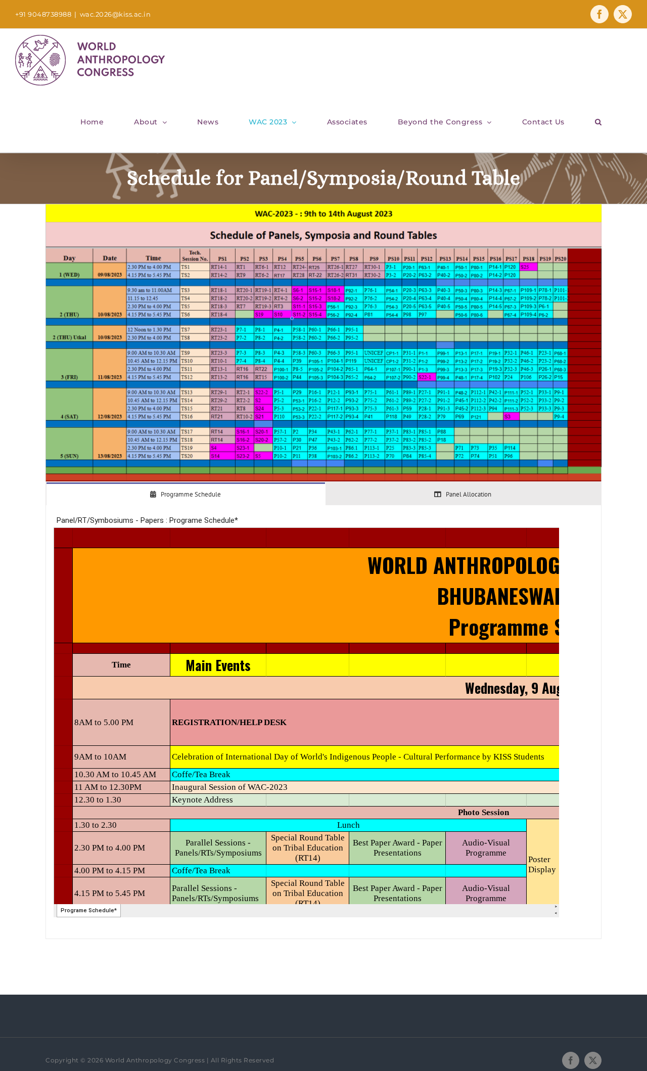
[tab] (186, 493)
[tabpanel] (323, 722)
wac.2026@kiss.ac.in (115, 14)
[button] (598, 122)
